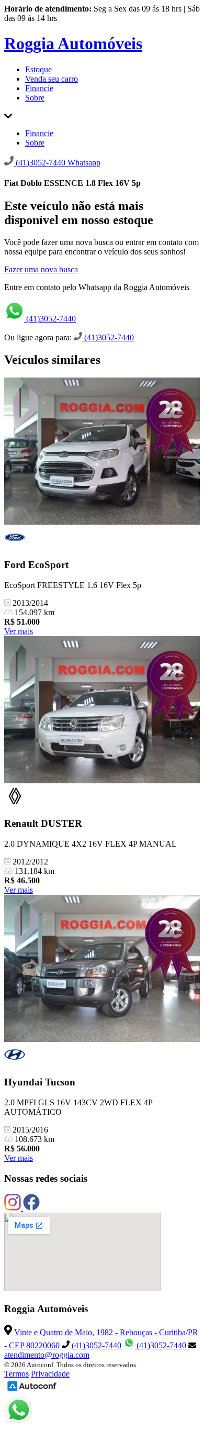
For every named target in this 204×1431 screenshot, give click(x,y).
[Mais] (8, 115)
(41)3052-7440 (50, 318)
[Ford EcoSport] (102, 452)
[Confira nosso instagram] (13, 1207)
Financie (39, 88)
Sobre (34, 97)
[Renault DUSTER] (102, 710)
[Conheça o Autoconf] (32, 1390)
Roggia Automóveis (73, 43)
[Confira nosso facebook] (31, 1207)
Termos (16, 1373)
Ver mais (18, 631)
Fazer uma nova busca (41, 269)
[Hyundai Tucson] (102, 969)
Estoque (38, 69)
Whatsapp (83, 162)
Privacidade (50, 1373)
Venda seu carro (51, 78)
